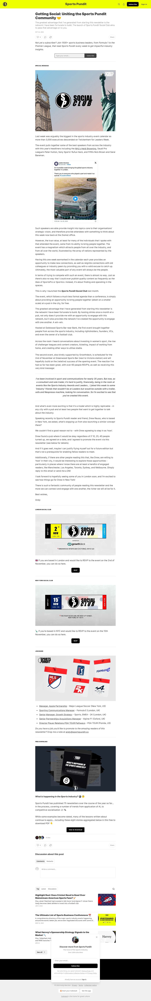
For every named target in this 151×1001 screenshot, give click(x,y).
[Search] (119, 4)
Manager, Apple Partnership (53, 706)
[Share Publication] (124, 4)
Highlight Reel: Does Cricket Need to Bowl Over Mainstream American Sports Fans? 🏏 (60, 896)
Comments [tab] (40, 861)
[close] (96, 937)
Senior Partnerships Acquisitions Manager (60, 719)
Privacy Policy (92, 973)
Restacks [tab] (50, 861)
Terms (80, 985)
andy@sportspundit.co (77, 732)
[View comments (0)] (45, 37)
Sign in (144, 4)
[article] (75, 902)
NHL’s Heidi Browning (85, 148)
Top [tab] (38, 889)
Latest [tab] (43, 889)
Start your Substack (69, 991)
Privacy (74, 985)
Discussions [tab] (52, 889)
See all (39, 952)
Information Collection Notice (75, 973)
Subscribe (133, 4)
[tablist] (44, 861)
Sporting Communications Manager (57, 710)
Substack (64, 996)
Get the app (86, 991)
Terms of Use (86, 971)
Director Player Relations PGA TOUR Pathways (62, 723)
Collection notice (90, 985)
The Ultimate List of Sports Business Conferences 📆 (63, 915)
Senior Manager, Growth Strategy (55, 714)
